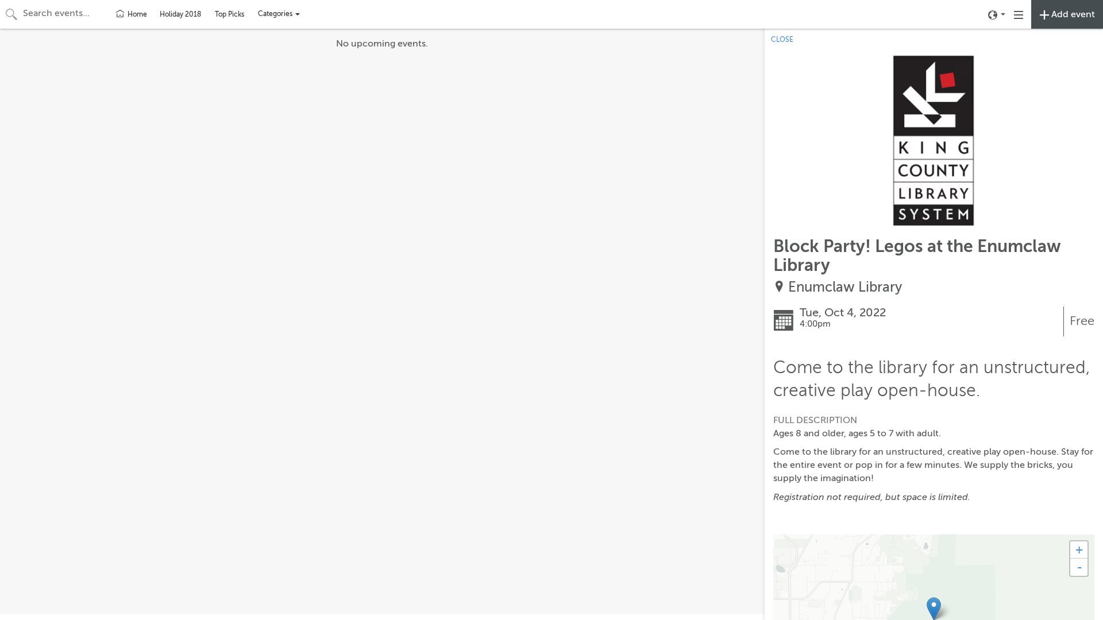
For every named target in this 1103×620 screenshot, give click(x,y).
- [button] (1079, 567)
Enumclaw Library (845, 287)
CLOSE (782, 40)
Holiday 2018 (180, 14)
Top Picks (229, 14)
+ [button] (1079, 549)
